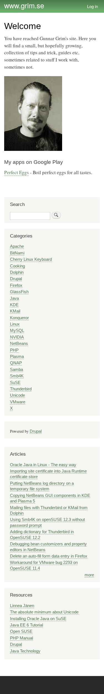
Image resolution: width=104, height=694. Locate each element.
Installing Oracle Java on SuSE (38, 618)
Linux (15, 324)
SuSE (15, 382)
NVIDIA (17, 337)
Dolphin (17, 272)
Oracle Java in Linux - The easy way (43, 465)
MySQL (17, 330)
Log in (92, 6)
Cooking (17, 266)
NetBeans (19, 343)
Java (14, 298)
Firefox (16, 285)
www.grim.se (24, 5)
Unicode (17, 395)
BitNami (17, 253)
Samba (16, 369)
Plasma (17, 356)
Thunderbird (21, 389)
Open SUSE (21, 631)
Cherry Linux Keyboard (31, 259)
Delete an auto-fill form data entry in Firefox (48, 556)
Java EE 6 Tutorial (26, 625)
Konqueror (19, 318)
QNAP (16, 363)
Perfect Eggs (16, 172)
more (89, 575)
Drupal (16, 279)
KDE (14, 305)
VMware (17, 402)
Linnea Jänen (22, 605)
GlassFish (19, 292)
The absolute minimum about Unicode (44, 612)
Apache (17, 246)
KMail (15, 311)
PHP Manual (21, 638)
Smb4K (17, 376)
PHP (14, 350)
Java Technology (25, 651)
